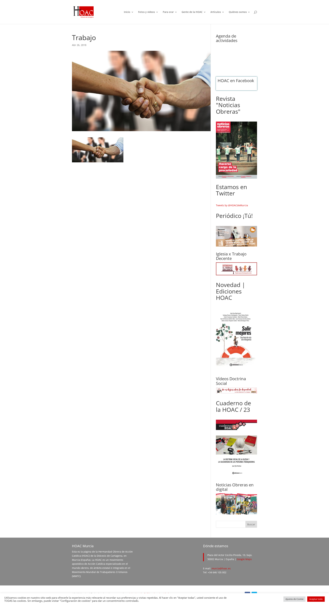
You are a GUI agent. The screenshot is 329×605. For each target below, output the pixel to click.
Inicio (127, 12)
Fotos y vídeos (146, 12)
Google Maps (244, 559)
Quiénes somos (238, 12)
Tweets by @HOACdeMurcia (232, 205)
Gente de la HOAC (192, 12)
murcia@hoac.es (221, 568)
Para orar (168, 12)
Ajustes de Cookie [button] (294, 599)
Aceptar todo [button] (316, 599)
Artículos (215, 12)
